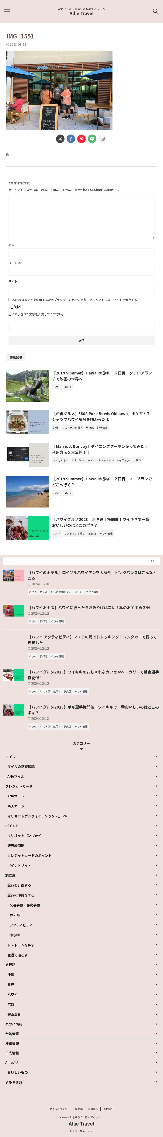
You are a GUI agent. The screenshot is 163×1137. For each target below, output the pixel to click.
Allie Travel (82, 13)
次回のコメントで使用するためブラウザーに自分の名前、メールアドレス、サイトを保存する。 (76, 300)
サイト (12, 281)
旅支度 (79, 1109)
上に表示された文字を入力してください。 (36, 314)
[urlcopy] (102, 139)
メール (14, 263)
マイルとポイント (59, 1109)
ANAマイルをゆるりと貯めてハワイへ (81, 1117)
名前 (13, 245)
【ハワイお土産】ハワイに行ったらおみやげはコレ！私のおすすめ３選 (89, 607)
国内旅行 (109, 1109)
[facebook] (71, 139)
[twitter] (60, 139)
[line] (92, 139)
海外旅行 (93, 1109)
